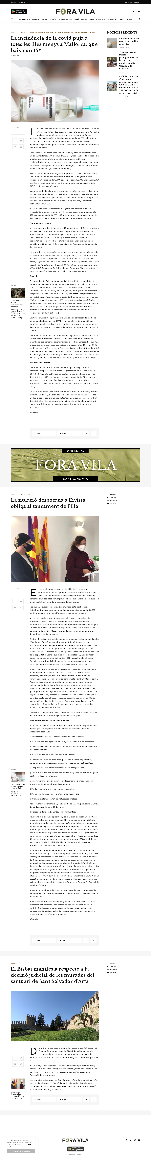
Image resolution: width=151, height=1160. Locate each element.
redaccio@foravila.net (132, 2)
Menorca (38, 32)
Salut (77, 32)
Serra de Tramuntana (88, 32)
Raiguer (71, 32)
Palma (52, 32)
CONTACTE (21, 2)
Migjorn (45, 32)
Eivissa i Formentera (19, 32)
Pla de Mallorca (61, 32)
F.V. (18, 127)
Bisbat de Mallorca (18, 1047)
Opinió (13, 963)
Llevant (31, 32)
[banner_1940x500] (75, 465)
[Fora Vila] (75, 11)
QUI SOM (13, 2)
